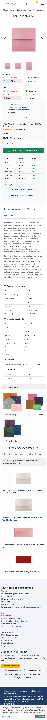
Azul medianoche (12, 91)
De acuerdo (40, 717)
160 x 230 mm (33, 81)
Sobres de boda (34, 454)
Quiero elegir (6, 717)
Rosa (8, 98)
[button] (42, 3)
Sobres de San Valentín (13, 454)
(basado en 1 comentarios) (20, 130)
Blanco (31, 98)
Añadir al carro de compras (25, 150)
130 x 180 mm (11, 77)
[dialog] (23, 712)
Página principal (9, 10)
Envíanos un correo (11, 665)
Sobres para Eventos (24, 10)
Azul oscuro (33, 91)
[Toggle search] (25, 3)
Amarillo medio (34, 94)
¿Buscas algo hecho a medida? (21, 195)
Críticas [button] (37, 209)
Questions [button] (8, 215)
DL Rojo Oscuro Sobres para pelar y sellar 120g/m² (21, 572)
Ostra (8, 94)
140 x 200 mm (33, 77)
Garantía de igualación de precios (22, 189)
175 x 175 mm (11, 81)
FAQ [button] (28, 209)
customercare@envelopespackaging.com (24, 607)
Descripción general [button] (13, 209)
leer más (23, 117)
